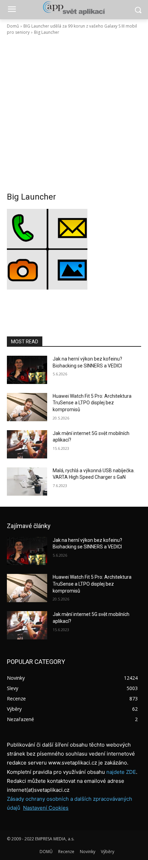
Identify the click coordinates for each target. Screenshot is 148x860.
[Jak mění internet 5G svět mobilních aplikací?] (27, 444)
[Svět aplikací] (74, 8)
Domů (13, 26)
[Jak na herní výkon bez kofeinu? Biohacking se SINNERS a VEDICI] (27, 370)
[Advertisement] (74, 113)
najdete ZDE (121, 772)
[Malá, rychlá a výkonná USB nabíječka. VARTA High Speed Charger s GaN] (27, 481)
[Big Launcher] (74, 249)
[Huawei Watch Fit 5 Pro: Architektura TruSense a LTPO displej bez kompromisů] (27, 407)
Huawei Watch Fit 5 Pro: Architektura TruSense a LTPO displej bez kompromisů (92, 402)
